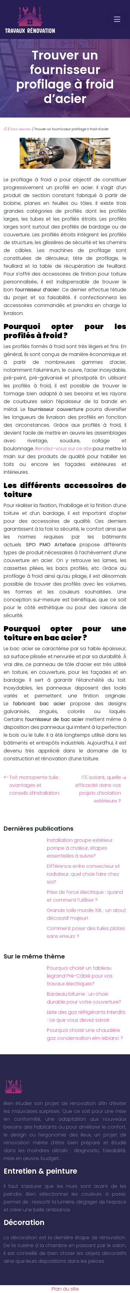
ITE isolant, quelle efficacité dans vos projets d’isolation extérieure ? (98, 789)
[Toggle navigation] (117, 19)
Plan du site (65, 1288)
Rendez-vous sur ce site (63, 448)
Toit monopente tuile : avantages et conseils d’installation (34, 785)
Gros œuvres (20, 129)
